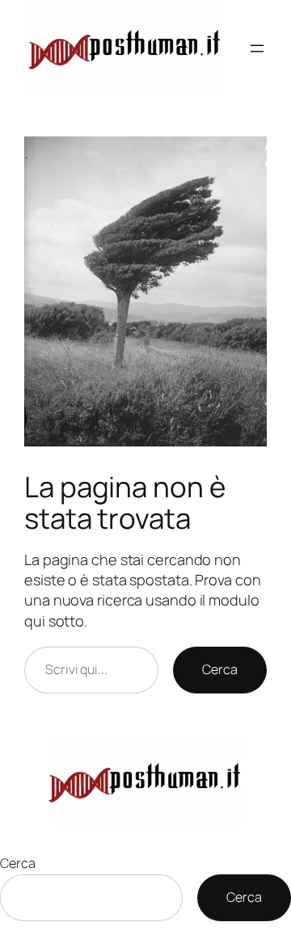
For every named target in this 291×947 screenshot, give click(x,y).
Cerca (220, 669)
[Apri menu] (257, 48)
